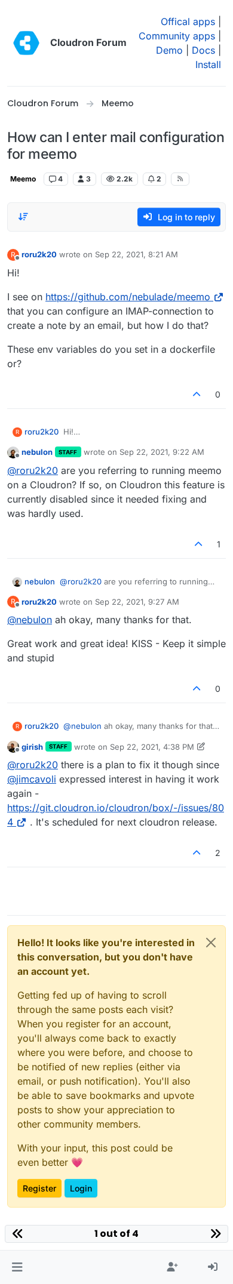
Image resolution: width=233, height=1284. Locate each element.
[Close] (211, 942)
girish (32, 747)
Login (81, 1188)
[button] (17, 1267)
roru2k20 (39, 254)
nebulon (37, 452)
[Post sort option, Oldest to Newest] (23, 217)
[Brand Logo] (26, 43)
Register (39, 1188)
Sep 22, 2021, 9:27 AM (137, 601)
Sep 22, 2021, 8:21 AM (136, 254)
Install (208, 64)
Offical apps (188, 21)
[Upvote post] (197, 394)
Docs (203, 50)
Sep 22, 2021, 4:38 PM (152, 747)
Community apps (177, 36)
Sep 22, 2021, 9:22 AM (161, 452)
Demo (169, 50)
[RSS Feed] (180, 179)
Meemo (23, 178)
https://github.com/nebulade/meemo (127, 297)
